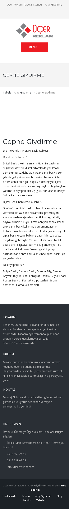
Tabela (26, 496)
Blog (59, 496)
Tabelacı (41, 500)
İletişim (27, 500)
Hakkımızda (9, 496)
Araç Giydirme (43, 496)
